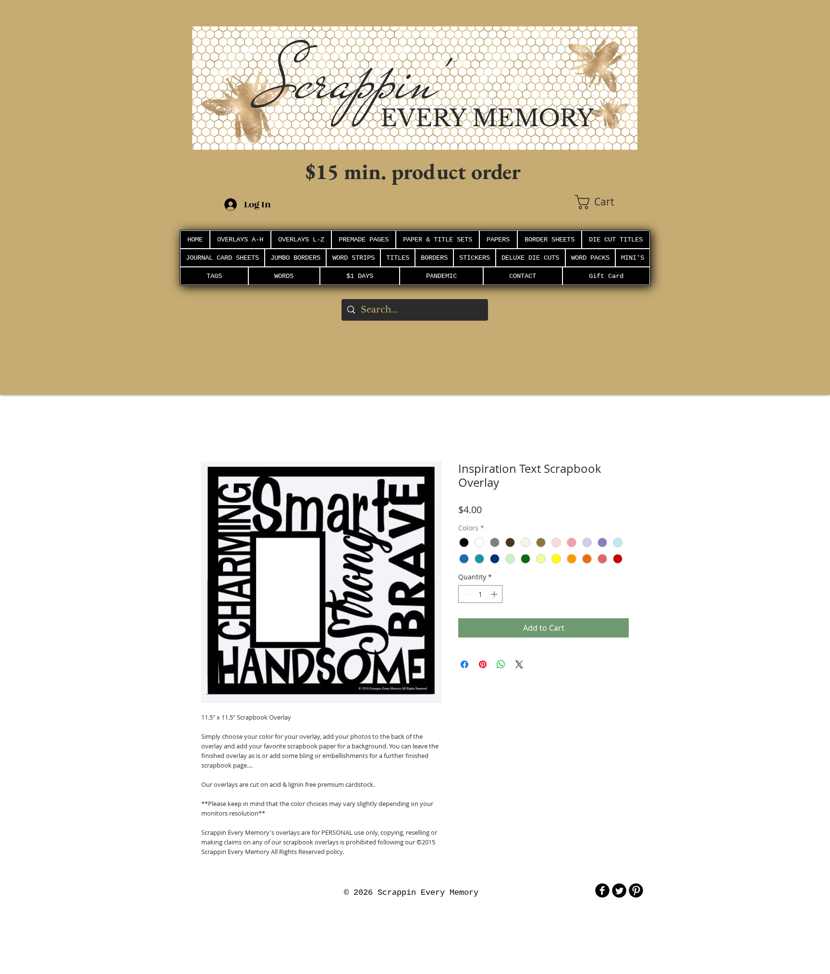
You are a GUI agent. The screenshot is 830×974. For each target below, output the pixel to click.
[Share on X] (519, 664)
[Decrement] (466, 594)
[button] (606, 202)
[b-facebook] (602, 890)
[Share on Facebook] (464, 664)
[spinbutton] (480, 594)
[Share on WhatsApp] (501, 664)
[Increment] (495, 594)
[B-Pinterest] (636, 890)
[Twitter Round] (619, 890)
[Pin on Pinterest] (482, 664)
